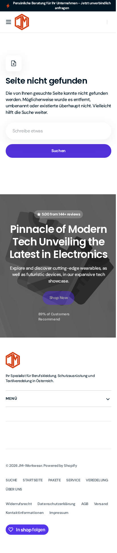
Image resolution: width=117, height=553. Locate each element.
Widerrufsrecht (19, 503)
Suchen (56, 150)
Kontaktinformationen (44, 512)
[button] (8, 22)
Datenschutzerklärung (56, 503)
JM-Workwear (30, 465)
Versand (13, 512)
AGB (84, 503)
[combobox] (56, 131)
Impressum (78, 512)
